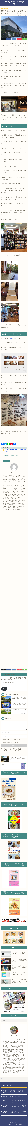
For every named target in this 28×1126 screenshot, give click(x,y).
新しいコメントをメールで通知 (11, 739)
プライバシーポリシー (13, 1122)
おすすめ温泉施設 (6, 455)
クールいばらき (4, 8)
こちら (10, 338)
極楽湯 (12, 455)
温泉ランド (18, 455)
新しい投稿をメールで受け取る (11, 742)
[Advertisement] (14, 529)
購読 (4, 689)
